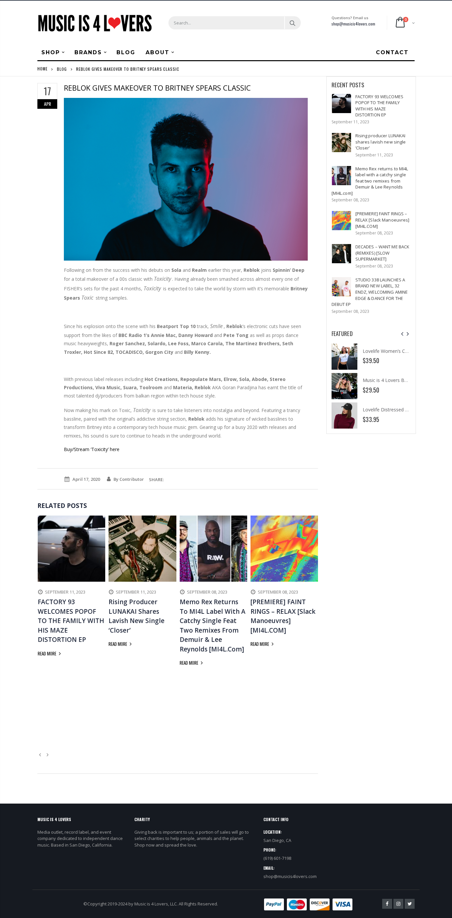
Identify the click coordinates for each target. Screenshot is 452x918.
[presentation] (402, 333)
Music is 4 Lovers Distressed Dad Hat (406, 351)
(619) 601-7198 (277, 858)
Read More (47, 653)
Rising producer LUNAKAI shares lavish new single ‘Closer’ (380, 142)
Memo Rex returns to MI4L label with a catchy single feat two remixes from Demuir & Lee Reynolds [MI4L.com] (370, 181)
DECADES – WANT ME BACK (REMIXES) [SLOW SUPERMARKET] (382, 253)
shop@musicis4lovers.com (353, 23)
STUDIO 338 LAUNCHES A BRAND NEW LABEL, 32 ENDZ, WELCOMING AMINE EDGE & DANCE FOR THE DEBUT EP (370, 292)
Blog (62, 68)
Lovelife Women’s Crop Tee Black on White (333, 351)
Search (292, 23)
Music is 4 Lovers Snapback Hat (399, 380)
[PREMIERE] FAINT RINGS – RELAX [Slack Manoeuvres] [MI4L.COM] (382, 220)
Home (42, 68)
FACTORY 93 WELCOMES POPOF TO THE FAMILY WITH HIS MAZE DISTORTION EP (379, 106)
